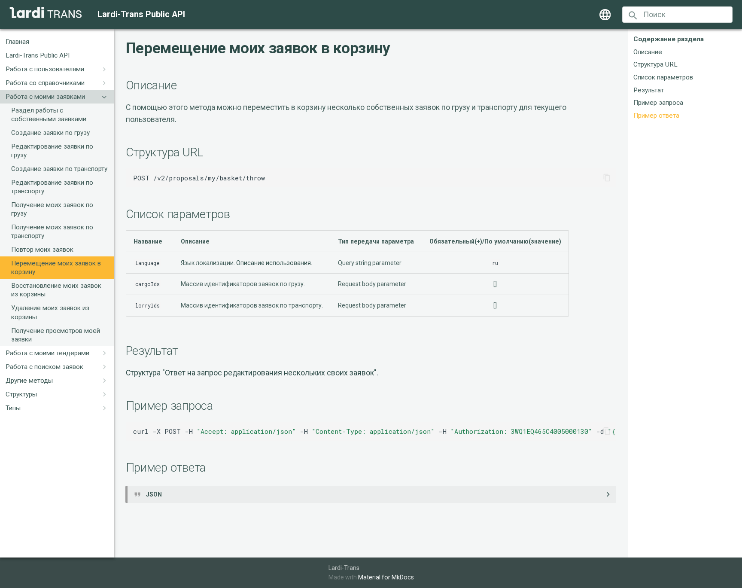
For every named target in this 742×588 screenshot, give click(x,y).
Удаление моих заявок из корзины (50, 313)
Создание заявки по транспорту (59, 169)
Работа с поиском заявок (44, 367)
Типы (13, 408)
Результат (648, 90)
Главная (17, 42)
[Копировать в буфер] (606, 177)
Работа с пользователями (45, 69)
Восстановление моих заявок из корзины (56, 290)
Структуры (21, 394)
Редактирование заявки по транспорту (52, 187)
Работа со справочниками (45, 83)
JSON (154, 494)
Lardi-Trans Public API (38, 55)
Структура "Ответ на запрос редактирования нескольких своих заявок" (251, 373)
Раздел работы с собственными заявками (48, 115)
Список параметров (663, 77)
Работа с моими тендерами (47, 353)
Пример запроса (658, 103)
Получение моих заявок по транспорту (52, 232)
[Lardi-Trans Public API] (46, 12)
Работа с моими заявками (45, 97)
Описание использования (273, 262)
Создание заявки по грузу (50, 133)
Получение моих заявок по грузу (52, 209)
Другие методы (29, 380)
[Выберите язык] (605, 14)
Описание (647, 52)
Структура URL (655, 65)
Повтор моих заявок (42, 250)
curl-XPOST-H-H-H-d (374, 431)
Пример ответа (656, 115)
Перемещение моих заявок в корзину (56, 268)
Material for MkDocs (386, 577)
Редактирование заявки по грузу (52, 151)
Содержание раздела (668, 39)
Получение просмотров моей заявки (55, 335)
